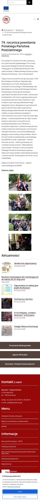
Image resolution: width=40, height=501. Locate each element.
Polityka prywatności (13, 487)
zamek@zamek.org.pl (14, 402)
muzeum (28, 54)
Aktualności (19, 30)
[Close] (38, 474)
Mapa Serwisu (6, 464)
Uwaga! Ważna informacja (26, 326)
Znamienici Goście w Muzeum (11, 416)
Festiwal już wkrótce (23, 299)
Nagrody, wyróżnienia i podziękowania (14, 421)
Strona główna (8, 30)
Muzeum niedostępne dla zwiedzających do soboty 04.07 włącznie (20, 278)
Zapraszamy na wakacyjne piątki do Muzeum (26, 286)
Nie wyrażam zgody (20, 497)
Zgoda (20, 491)
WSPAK (4, 426)
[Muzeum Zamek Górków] (6, 20)
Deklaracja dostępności (9, 459)
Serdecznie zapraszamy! (25, 263)
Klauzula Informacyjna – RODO (12, 441)
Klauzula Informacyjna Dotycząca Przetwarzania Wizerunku (18, 453)
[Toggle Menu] (34, 19)
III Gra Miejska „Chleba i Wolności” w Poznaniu (25, 314)
